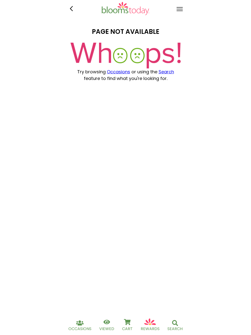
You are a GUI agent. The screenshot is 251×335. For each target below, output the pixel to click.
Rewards (150, 329)
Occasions (118, 72)
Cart (127, 329)
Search (166, 72)
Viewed (106, 329)
